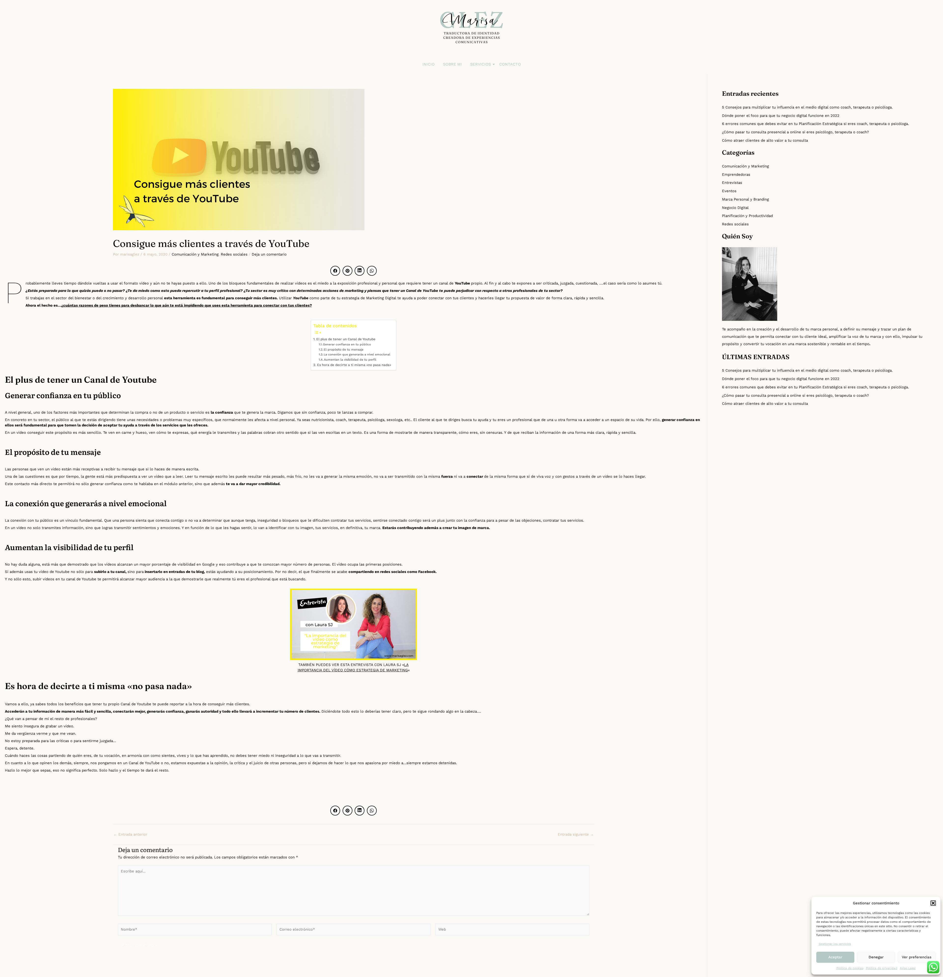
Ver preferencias (916, 957)
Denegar (876, 957)
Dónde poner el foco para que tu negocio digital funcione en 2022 (780, 115)
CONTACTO (510, 64)
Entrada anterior (130, 834)
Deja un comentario (269, 254)
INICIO (428, 64)
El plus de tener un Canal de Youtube (345, 339)
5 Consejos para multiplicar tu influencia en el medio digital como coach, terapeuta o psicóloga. (807, 107)
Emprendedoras (736, 174)
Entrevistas (732, 182)
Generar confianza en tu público (347, 344)
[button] (933, 903)
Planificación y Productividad (747, 216)
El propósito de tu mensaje (343, 349)
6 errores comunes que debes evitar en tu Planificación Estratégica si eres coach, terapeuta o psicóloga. (815, 124)
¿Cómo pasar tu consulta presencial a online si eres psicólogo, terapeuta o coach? (795, 132)
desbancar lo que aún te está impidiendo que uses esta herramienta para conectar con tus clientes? (221, 305)
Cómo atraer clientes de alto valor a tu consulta (765, 140)
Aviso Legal (908, 968)
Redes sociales (234, 254)
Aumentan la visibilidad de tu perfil (350, 359)
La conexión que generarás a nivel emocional (357, 354)
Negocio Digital (735, 207)
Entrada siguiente (576, 834)
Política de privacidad (881, 968)
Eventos (729, 191)
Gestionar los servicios (835, 944)
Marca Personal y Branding (745, 199)
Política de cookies (849, 968)
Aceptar (835, 957)
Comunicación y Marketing (195, 254)
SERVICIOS (480, 64)
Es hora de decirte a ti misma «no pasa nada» (354, 365)
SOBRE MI (452, 64)
